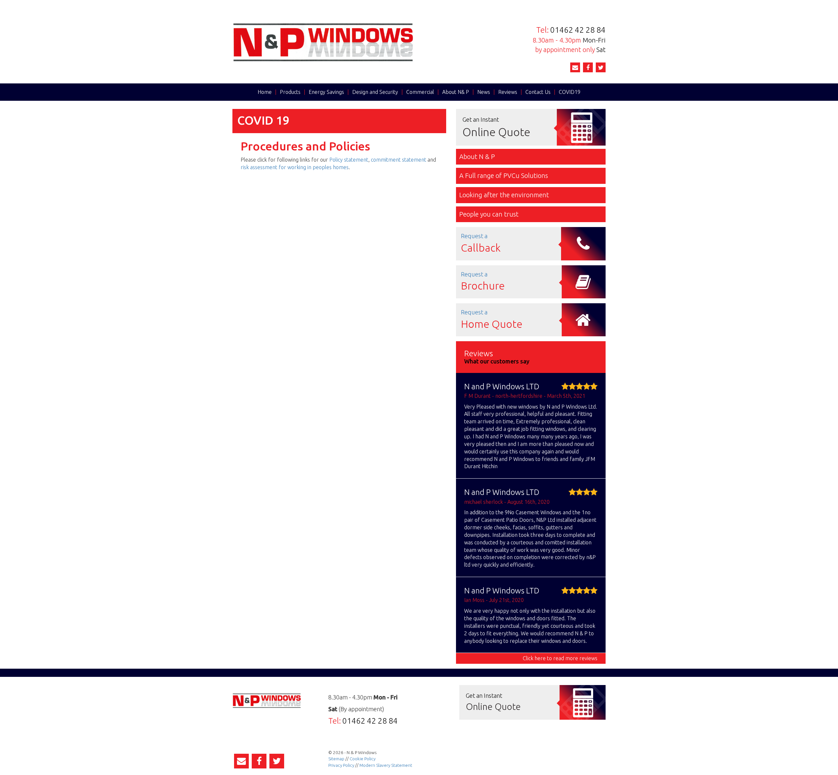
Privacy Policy (341, 765)
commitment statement (398, 160)
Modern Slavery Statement (385, 765)
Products (290, 92)
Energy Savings (326, 92)
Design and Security (375, 92)
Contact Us (538, 92)
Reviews (507, 92)
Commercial (420, 92)
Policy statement (348, 160)
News (483, 92)
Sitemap (336, 758)
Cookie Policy (362, 758)
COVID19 (569, 92)
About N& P (455, 92)
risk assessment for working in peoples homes (295, 167)
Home (265, 92)
